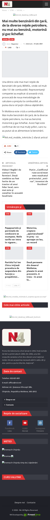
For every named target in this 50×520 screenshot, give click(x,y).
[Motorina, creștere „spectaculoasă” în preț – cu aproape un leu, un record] (36, 218)
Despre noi (10, 399)
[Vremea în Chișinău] (11, 450)
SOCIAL (5, 39)
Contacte (10, 405)
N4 (11, 515)
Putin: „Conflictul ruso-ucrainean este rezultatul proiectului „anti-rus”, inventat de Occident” (38, 177)
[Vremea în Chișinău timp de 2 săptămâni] (20, 463)
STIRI (12, 39)
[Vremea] (7, 456)
